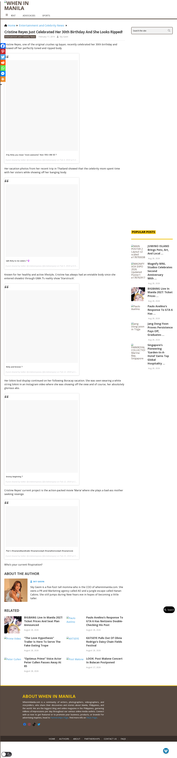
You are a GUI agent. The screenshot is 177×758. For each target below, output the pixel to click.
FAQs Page (91, 717)
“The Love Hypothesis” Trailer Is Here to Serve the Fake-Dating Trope (42, 641)
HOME (52, 738)
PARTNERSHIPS (92, 738)
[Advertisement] (152, 180)
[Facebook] (3, 46)
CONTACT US (110, 738)
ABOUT (76, 738)
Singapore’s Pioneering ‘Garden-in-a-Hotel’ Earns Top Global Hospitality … (158, 354)
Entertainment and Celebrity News (20, 36)
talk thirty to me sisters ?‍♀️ (18, 261)
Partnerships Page (59, 717)
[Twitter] (3, 57)
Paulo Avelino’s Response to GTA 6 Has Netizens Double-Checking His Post (104, 621)
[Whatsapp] (3, 68)
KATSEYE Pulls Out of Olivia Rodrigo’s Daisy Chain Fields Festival (104, 641)
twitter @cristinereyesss (31, 160)
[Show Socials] (166, 751)
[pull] (7, 15)
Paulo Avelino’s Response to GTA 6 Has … (160, 309)
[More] (3, 79)
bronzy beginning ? (14, 476)
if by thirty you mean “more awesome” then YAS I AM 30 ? (31, 155)
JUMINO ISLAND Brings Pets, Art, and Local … (158, 249)
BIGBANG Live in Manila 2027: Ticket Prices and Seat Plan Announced (43, 621)
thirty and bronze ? (14, 367)
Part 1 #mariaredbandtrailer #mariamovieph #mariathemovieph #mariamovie (39, 551)
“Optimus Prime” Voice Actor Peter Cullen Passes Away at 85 (42, 662)
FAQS (123, 738)
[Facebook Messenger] (3, 73)
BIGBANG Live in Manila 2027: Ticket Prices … (160, 292)
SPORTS (46, 15)
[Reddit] (3, 62)
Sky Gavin (64, 36)
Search (170, 610)
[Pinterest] (3, 51)
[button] (6, 754)
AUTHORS (64, 738)
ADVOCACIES (29, 15)
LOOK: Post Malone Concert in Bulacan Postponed (104, 660)
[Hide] (1, 84)
